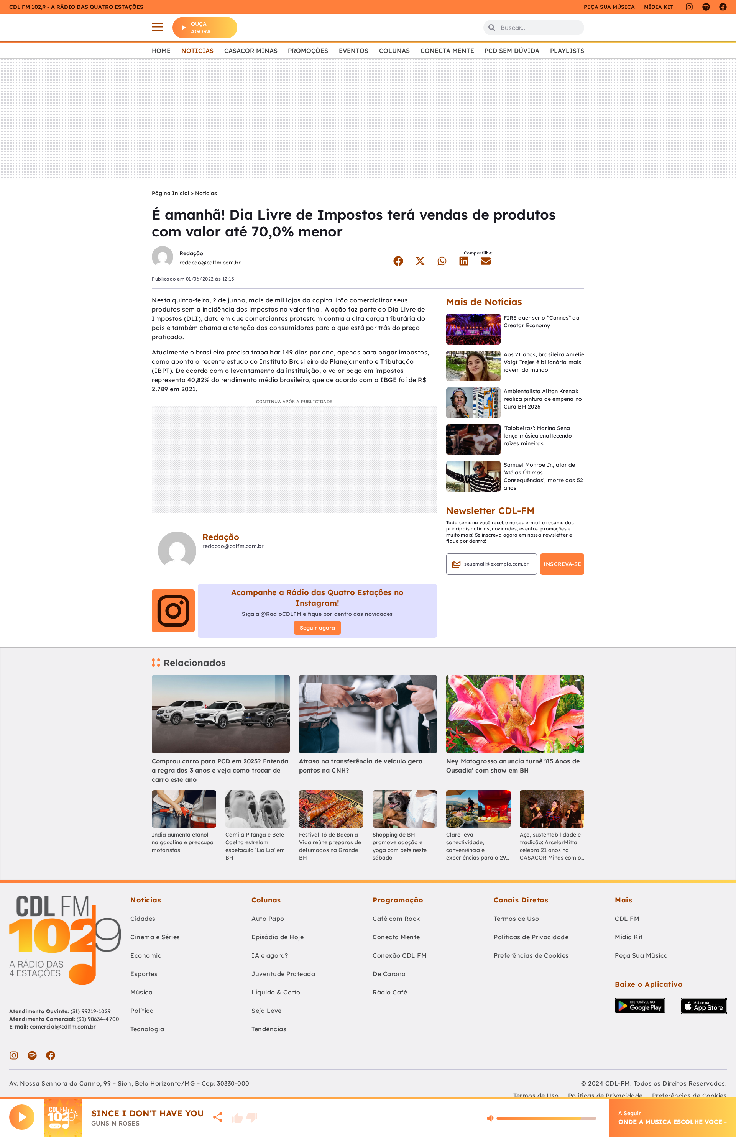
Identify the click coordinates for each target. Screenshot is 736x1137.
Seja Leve (266, 1010)
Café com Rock (396, 918)
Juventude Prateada (283, 974)
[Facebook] (723, 7)
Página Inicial (170, 193)
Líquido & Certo (276, 992)
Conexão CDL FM (400, 955)
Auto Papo (267, 918)
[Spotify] (706, 7)
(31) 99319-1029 (90, 1011)
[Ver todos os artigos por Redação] (162, 257)
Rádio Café (390, 992)
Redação (191, 253)
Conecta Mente (447, 50)
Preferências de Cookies (531, 955)
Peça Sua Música (641, 955)
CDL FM (627, 918)
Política (142, 1010)
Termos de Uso (516, 918)
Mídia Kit (658, 7)
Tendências (268, 1029)
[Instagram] (689, 7)
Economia (146, 955)
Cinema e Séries (155, 937)
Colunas (394, 50)
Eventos (353, 50)
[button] (398, 261)
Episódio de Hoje (277, 937)
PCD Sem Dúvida (512, 50)
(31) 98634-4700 (98, 1019)
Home (161, 50)
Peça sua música (609, 7)
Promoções (308, 50)
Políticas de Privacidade (531, 937)
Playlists (567, 50)
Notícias (197, 50)
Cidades (143, 918)
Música (141, 992)
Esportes (144, 974)
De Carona (389, 974)
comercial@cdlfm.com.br (63, 1026)
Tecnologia (147, 1029)
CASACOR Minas (251, 50)
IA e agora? (269, 955)
